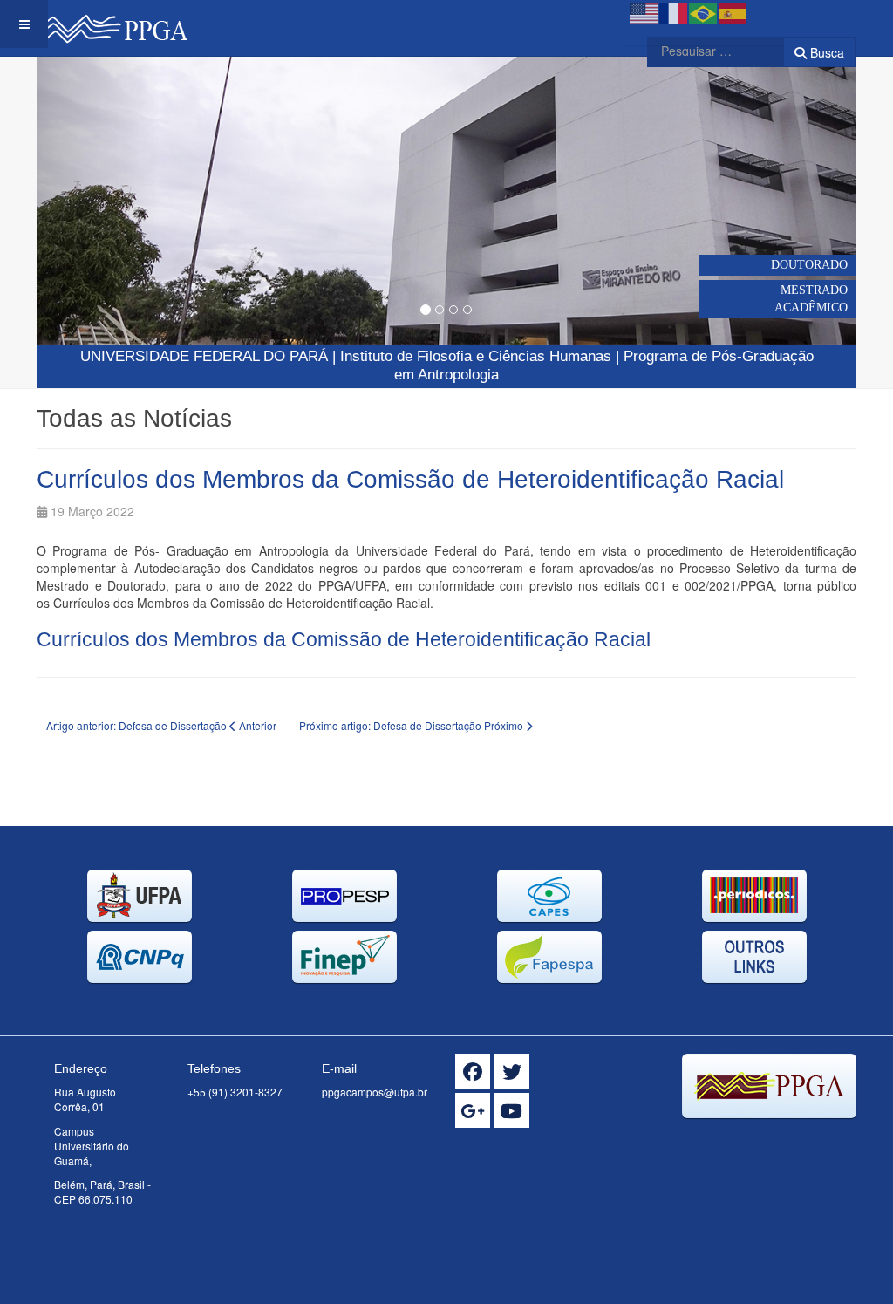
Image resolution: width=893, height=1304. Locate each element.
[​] (472, 1071)
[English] (644, 12)
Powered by (777, 1140)
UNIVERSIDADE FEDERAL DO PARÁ (204, 356)
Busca (825, 52)
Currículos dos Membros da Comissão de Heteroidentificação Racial (410, 479)
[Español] (733, 12)
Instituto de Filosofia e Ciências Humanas (475, 356)
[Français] (674, 12)
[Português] (704, 12)
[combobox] (704, 50)
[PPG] (112, 24)
